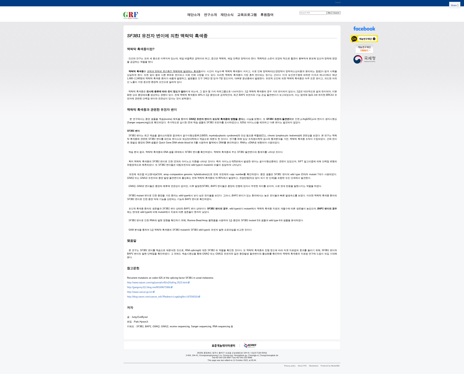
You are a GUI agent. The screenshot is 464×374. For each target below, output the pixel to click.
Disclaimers (313, 366)
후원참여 (267, 14)
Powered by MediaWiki (330, 366)
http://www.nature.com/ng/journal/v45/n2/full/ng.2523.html (157, 282)
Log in (338, 2)
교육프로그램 (247, 14)
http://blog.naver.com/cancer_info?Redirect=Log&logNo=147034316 (162, 296)
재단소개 (193, 14)
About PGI (302, 366)
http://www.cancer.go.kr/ (139, 292)
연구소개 (210, 14)
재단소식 (227, 14)
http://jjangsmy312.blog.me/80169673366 (148, 287)
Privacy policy (289, 366)
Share (453, 5)
